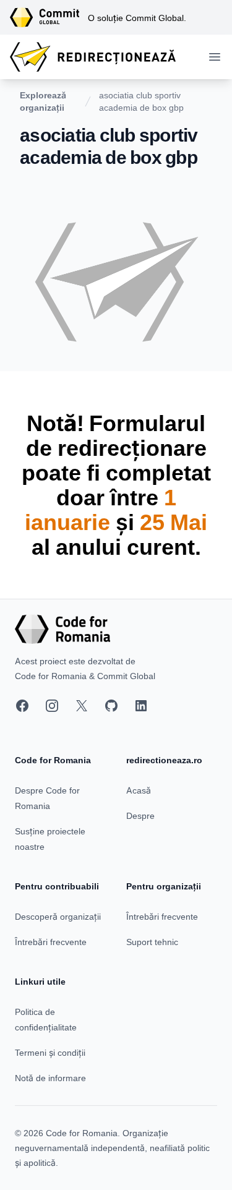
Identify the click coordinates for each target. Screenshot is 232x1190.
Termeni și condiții (50, 1052)
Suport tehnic (152, 941)
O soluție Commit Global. (137, 17)
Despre (140, 815)
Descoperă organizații (58, 916)
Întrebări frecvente (51, 941)
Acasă (138, 790)
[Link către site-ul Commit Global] (49, 17)
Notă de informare (50, 1077)
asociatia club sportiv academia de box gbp (141, 101)
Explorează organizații (43, 101)
